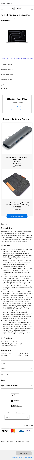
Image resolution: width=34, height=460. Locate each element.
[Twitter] (27, 426)
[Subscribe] (27, 417)
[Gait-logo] (17, 8)
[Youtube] (32, 426)
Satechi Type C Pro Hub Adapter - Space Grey (17, 158)
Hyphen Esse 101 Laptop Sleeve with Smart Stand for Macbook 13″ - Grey (17, 204)
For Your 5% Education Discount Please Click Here (18, 58)
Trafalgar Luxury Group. (23, 441)
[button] (10, 53)
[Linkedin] (29, 426)
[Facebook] (25, 426)
